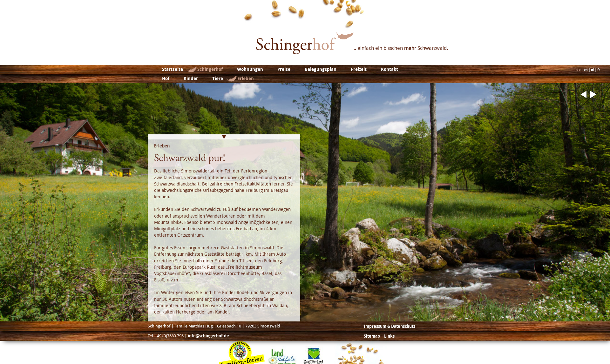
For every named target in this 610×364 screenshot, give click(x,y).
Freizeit (359, 69)
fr (598, 69)
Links (389, 336)
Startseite (172, 69)
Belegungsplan (320, 69)
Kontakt (389, 69)
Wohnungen (250, 69)
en (586, 69)
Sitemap (372, 336)
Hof (165, 78)
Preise (283, 69)
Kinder (191, 78)
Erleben (245, 78)
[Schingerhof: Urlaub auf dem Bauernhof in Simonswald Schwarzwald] (305, 52)
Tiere (217, 78)
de (578, 69)
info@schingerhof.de (208, 336)
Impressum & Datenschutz (389, 326)
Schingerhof (210, 69)
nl (592, 69)
